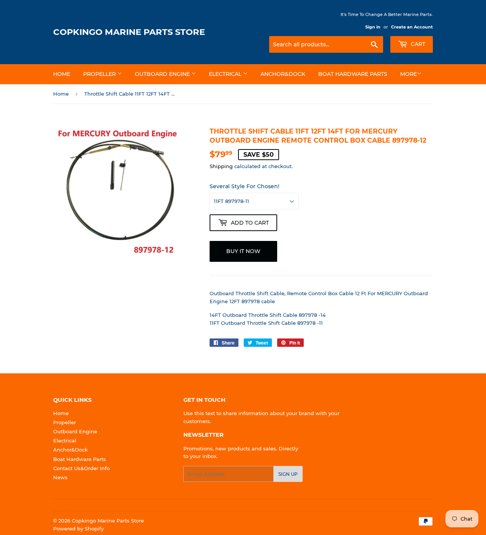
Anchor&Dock (282, 74)
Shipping (221, 166)
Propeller (100, 74)
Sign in (372, 27)
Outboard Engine (163, 74)
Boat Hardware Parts (352, 74)
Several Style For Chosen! (244, 186)
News (60, 477)
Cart (417, 44)
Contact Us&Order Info (81, 468)
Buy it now (243, 251)
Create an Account (412, 27)
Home (61, 74)
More (408, 74)
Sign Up (288, 474)
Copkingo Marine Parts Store (129, 32)
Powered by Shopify (78, 529)
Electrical (226, 74)
